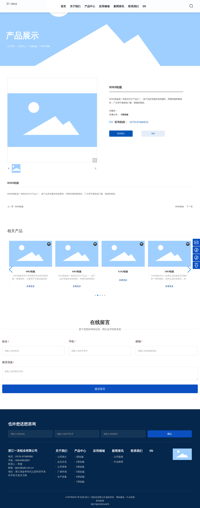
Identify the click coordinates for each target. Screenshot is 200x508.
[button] (95, 295)
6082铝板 (30, 271)
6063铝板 (77, 271)
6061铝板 (19, 206)
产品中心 (22, 46)
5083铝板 (169, 271)
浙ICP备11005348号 (100, 504)
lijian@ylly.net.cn (24, 467)
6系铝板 (33, 46)
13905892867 (22, 460)
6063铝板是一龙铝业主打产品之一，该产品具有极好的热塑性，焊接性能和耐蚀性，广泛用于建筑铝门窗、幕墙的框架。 (76, 279)
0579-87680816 (139, 122)
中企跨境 (131, 497)
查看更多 (31, 286)
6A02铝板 (123, 271)
